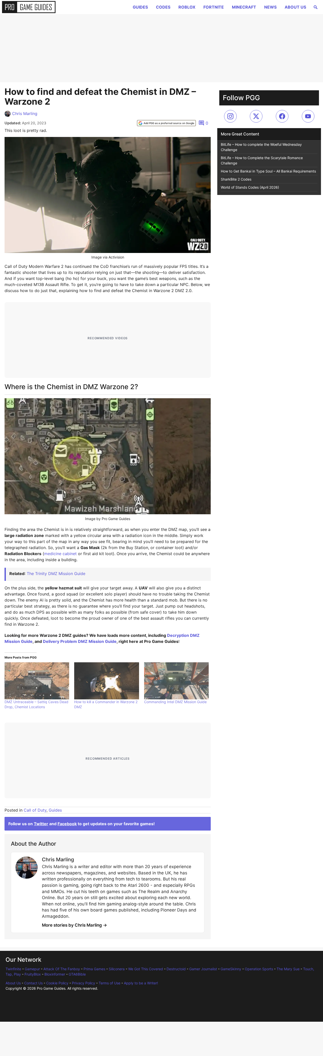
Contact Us (33, 983)
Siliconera (117, 969)
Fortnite (213, 7)
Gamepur (32, 969)
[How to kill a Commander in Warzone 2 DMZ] (106, 680)
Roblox (186, 7)
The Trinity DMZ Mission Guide (56, 573)
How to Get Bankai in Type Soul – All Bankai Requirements (268, 171)
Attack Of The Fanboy (61, 969)
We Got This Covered (145, 969)
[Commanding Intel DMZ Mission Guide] (176, 680)
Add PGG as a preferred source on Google (169, 123)
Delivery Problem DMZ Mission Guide (80, 641)
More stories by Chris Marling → (74, 925)
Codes (163, 7)
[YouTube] (308, 116)
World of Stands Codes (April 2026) (250, 187)
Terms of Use (109, 983)
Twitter (41, 823)
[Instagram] (230, 116)
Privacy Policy (83, 983)
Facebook (67, 823)
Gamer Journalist (203, 969)
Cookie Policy (57, 983)
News (270, 7)
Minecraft (244, 7)
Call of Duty (35, 810)
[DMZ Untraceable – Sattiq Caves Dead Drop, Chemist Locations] (37, 680)
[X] (256, 116)
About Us (295, 7)
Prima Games (94, 969)
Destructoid (176, 969)
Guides (140, 7)
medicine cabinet (60, 553)
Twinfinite (13, 969)
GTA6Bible (77, 974)
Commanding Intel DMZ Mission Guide (175, 702)
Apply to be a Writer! (141, 983)
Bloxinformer (54, 974)
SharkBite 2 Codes (236, 179)
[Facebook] (282, 116)
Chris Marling (24, 113)
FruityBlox (32, 974)
